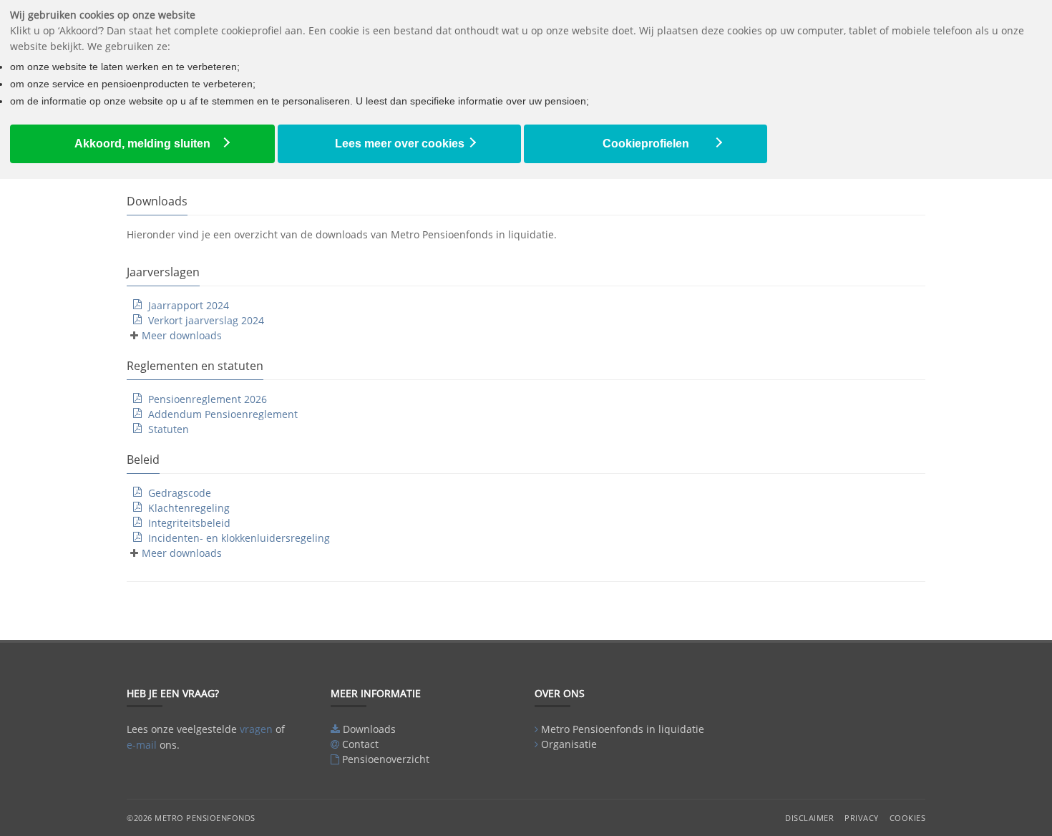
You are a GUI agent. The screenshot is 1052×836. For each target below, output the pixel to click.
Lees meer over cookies (399, 143)
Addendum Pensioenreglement (223, 414)
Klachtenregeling (189, 508)
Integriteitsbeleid (189, 523)
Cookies (908, 817)
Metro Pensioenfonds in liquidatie (622, 729)
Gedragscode (179, 493)
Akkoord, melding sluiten (142, 143)
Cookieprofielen (646, 143)
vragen (256, 729)
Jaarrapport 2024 (188, 305)
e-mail (142, 745)
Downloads (369, 729)
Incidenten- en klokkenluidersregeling (239, 538)
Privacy (861, 817)
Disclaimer (809, 817)
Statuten (168, 429)
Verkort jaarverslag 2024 (206, 320)
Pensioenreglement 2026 (207, 399)
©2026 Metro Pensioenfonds (191, 817)
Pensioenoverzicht (385, 759)
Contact (360, 744)
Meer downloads (182, 335)
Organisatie (569, 744)
